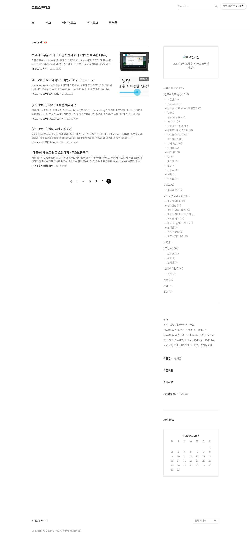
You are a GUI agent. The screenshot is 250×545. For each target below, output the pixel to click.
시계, (166, 324)
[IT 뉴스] (170, 248)
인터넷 (172, 262)
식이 (167, 292)
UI (170, 156)
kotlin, (188, 340)
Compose (174, 104)
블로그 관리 (175, 190)
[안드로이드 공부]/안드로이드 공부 (47, 118)
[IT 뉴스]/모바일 (39, 68)
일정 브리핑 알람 (177, 236)
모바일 (173, 253)
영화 (171, 273)
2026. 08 (191, 436)
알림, (176, 345)
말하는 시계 (175, 218)
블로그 (168, 184)
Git (170, 112)
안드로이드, (182, 324)
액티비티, (191, 329)
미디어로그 (69, 22)
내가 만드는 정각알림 (206, 503)
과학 (171, 258)
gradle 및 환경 (176, 117)
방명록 (113, 22)
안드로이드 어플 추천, (174, 329)
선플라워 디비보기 (178, 126)
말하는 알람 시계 (40, 520)
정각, (203, 335)
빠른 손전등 (175, 232)
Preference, (192, 335)
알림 (171, 165)
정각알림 (174, 205)
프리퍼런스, (187, 345)
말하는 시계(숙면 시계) (206, 509)
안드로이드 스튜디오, (174, 335)
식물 (168, 279)
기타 (167, 286)
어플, (196, 345)
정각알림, (198, 340)
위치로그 (92, 22)
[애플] (168, 242)
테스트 (172, 178)
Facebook (169, 393)
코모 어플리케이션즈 (176, 196)
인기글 (177, 358)
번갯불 (172, 227)
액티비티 (173, 152)
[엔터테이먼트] (173, 268)
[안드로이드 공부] (176, 94)
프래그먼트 (174, 143)
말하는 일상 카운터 (178, 210)
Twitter (183, 393)
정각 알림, (210, 340)
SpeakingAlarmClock (180, 223)
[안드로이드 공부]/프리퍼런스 (45, 93)
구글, (192, 324)
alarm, (211, 335)
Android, (168, 345)
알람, (172, 324)
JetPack (173, 121)
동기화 (173, 148)
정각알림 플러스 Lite (205, 514)
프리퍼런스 (175, 139)
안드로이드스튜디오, (173, 340)
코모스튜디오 (41, 7)
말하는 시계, (207, 345)
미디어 (172, 161)
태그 (48, 22)
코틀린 (173, 99)
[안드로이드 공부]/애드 (42, 166)
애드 (171, 174)
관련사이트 (200, 520)
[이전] (71, 181)
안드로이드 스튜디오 (180, 130)
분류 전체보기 (173, 88)
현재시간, (202, 329)
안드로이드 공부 (177, 134)
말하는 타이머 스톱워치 (180, 214)
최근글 (167, 358)
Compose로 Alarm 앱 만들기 (184, 108)
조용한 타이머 (176, 201)
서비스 (172, 170)
